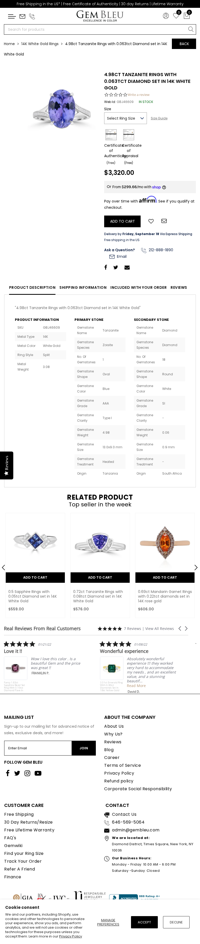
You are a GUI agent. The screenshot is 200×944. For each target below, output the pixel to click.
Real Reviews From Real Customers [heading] (42, 628)
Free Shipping (19, 814)
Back (184, 43)
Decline (176, 922)
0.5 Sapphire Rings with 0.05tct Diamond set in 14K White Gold (32, 596)
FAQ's (10, 838)
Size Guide (159, 118)
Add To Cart (35, 577)
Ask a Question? (119, 250)
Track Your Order (23, 861)
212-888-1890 (160, 250)
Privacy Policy (70, 936)
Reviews (179, 287)
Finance (12, 877)
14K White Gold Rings (40, 43)
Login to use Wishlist (151, 221)
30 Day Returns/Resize (28, 822)
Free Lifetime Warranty (29, 830)
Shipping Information (83, 287)
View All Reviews (159, 628)
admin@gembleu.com (136, 830)
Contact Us (124, 814)
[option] (35, 567)
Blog (109, 750)
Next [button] (193, 565)
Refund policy (119, 781)
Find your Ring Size (24, 853)
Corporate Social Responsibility (138, 789)
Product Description (32, 287)
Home (9, 43)
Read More (120, 685)
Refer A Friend (19, 869)
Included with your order (138, 287)
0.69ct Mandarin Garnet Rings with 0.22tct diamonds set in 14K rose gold (165, 596)
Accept (144, 922)
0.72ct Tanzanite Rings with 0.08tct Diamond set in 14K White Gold (98, 596)
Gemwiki (13, 846)
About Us (114, 726)
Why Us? (113, 734)
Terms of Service (122, 765)
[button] (180, 628)
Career (112, 758)
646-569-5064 (128, 822)
